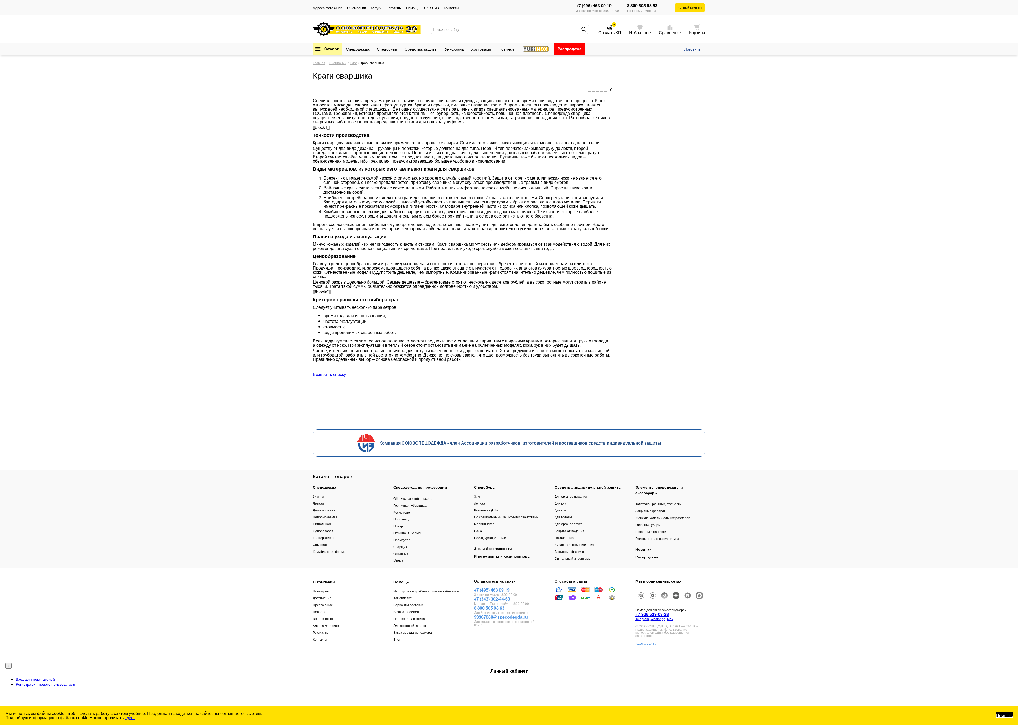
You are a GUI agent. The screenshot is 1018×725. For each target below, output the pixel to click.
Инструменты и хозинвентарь (502, 556)
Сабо (478, 530)
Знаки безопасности (493, 548)
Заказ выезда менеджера (412, 632)
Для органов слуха (568, 524)
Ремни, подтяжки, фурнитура (657, 538)
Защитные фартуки (569, 551)
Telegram (642, 619)
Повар (398, 526)
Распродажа (569, 49)
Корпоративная (324, 537)
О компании (356, 7)
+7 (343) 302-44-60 (492, 599)
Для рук (560, 503)
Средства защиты (421, 49)
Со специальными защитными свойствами (506, 517)
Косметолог (402, 512)
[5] (605, 90)
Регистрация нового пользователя (45, 684)
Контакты (451, 7)
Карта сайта (645, 643)
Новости (319, 611)
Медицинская (484, 524)
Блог (396, 639)
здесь (130, 717)
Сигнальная (322, 524)
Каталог (331, 49)
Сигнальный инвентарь (572, 558)
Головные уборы (648, 524)
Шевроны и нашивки (650, 531)
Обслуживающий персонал (413, 498)
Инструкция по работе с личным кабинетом (426, 591)
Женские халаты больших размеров (662, 517)
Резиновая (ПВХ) (486, 510)
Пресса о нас (323, 604)
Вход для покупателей (35, 679)
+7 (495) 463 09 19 (594, 5)
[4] (601, 90)
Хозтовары (481, 49)
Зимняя (318, 496)
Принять (1004, 715)
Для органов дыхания (571, 496)
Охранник (400, 553)
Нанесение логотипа (409, 618)
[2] (593, 90)
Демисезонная (324, 510)
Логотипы (393, 7)
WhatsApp (658, 619)
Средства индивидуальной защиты (588, 487)
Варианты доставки (408, 604)
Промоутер (401, 539)
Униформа (454, 49)
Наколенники (564, 537)
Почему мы (321, 591)
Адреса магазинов (327, 7)
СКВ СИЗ (431, 7)
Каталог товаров (332, 476)
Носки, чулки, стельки (490, 537)
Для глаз (561, 510)
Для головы (563, 517)
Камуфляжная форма (329, 551)
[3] (597, 90)
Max (670, 619)
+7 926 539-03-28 (652, 614)
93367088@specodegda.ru (501, 617)
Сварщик (400, 546)
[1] (589, 90)
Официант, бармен (407, 533)
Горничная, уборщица (410, 505)
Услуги (376, 7)
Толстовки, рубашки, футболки (658, 504)
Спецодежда (357, 49)
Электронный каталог (409, 625)
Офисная (320, 544)
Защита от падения (569, 530)
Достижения (322, 598)
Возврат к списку (329, 374)
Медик (398, 560)
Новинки (506, 49)
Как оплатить (403, 598)
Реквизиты (321, 632)
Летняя (318, 503)
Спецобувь (387, 49)
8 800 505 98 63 (642, 5)
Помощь (412, 7)
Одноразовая (323, 530)
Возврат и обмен (406, 611)
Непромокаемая (325, 517)
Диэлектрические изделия (574, 544)
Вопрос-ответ (323, 618)
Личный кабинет (690, 7)
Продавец (401, 519)
